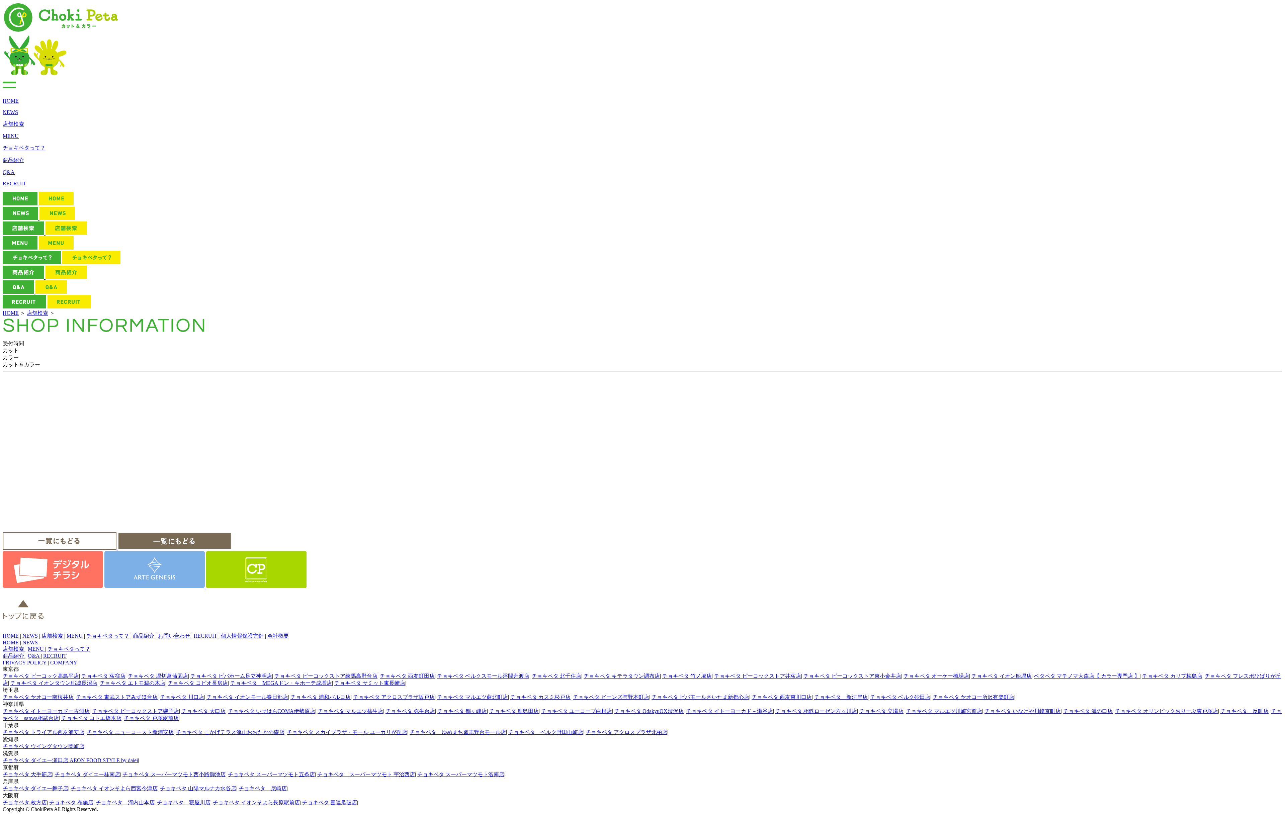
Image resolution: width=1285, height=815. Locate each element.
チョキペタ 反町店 (1244, 711)
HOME (11, 313)
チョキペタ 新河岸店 (841, 697)
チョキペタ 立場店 (881, 711)
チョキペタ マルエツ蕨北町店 (472, 697)
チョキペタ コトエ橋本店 (91, 718)
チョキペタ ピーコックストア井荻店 (757, 676)
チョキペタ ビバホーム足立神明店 (231, 676)
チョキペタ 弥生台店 (410, 711)
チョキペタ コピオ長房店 (198, 683)
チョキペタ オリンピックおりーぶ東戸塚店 (1166, 711)
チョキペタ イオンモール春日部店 (247, 697)
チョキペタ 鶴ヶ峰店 (462, 711)
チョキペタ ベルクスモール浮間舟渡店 (483, 676)
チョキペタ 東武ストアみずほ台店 (117, 697)
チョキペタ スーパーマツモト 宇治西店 (366, 774)
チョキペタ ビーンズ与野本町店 (611, 697)
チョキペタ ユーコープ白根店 (576, 711)
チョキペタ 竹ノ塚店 (687, 676)
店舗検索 (37, 313)
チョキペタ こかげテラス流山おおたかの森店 (230, 732)
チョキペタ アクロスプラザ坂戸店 (394, 697)
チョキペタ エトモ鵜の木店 (132, 683)
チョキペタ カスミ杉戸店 (540, 697)
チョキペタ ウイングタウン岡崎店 (43, 746)
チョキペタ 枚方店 (25, 802)
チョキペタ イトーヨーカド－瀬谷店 (729, 711)
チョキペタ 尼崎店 (263, 788)
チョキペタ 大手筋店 (27, 774)
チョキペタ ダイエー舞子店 (35, 788)
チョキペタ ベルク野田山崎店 (545, 732)
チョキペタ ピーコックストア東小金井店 (852, 676)
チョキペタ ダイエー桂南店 (87, 774)
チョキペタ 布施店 (71, 802)
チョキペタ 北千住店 (556, 676)
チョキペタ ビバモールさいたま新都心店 (700, 697)
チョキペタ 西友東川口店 (782, 697)
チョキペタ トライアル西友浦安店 (43, 732)
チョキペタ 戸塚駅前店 (151, 718)
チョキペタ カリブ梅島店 (1172, 676)
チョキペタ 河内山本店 (125, 802)
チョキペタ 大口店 (203, 711)
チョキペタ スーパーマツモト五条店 (271, 774)
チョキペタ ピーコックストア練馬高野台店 (325, 676)
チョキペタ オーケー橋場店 (936, 676)
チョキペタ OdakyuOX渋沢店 (649, 711)
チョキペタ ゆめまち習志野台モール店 (458, 732)
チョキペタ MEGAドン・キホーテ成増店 (281, 683)
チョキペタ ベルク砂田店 (900, 697)
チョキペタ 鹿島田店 (514, 711)
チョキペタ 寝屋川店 (183, 802)
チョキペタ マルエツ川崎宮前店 (944, 711)
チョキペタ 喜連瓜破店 (329, 802)
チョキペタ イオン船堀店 (1001, 676)
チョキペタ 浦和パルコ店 (320, 697)
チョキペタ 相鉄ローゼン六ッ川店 (816, 711)
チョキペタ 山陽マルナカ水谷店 (198, 788)
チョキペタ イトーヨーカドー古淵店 (46, 711)
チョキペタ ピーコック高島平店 (41, 676)
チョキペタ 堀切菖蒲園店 (158, 676)
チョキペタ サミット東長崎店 (369, 683)
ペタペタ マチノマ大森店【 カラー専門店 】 (1087, 676)
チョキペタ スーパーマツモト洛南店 (460, 774)
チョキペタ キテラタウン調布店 (622, 676)
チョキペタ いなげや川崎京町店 (1022, 711)
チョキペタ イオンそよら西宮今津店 (114, 788)
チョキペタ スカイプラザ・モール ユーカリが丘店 (347, 732)
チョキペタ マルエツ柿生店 (350, 711)
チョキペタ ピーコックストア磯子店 (135, 711)
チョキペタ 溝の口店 (1088, 711)
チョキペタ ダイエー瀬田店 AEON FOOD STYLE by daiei (70, 760)
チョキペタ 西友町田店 (407, 676)
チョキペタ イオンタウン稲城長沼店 (53, 683)
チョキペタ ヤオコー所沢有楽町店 (973, 697)
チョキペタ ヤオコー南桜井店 (38, 697)
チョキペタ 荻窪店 (103, 676)
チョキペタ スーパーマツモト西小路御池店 (174, 774)
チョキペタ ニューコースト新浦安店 (130, 732)
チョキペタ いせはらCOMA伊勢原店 (271, 711)
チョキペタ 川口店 (182, 697)
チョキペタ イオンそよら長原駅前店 (256, 802)
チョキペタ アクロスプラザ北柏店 (626, 732)
